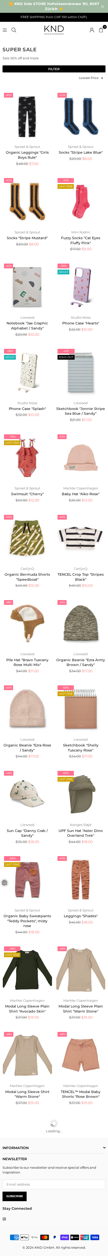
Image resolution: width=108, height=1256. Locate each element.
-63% (62, 436)
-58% (8, 602)
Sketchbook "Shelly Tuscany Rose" (80, 747)
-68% (63, 266)
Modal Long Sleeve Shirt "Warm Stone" (27, 1094)
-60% (62, 95)
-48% (8, 773)
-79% (12, 436)
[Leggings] (80, 879)
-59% (65, 773)
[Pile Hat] (27, 623)
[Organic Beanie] (80, 623)
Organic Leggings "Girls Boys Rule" (27, 155)
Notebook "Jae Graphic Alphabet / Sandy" (27, 325)
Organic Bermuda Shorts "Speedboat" (27, 577)
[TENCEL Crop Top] (80, 538)
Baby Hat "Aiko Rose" (80, 494)
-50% (8, 266)
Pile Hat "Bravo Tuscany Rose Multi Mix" (27, 662)
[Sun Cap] (27, 794)
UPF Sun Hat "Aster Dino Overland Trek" (81, 833)
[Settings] (91, 29)
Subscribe (14, 1196)
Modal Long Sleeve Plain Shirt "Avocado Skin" (27, 1009)
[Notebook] (27, 287)
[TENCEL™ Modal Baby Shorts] (80, 1055)
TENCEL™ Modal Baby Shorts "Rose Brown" (80, 1094)
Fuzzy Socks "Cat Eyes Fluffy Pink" (80, 240)
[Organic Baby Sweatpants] (27, 879)
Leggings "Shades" (81, 916)
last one (66, 186)
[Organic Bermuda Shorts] (27, 538)
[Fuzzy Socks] (80, 201)
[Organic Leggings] (27, 116)
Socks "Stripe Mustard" (27, 238)
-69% (8, 517)
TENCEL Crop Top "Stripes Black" (81, 577)
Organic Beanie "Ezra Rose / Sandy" (27, 747)
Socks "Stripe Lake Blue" (81, 152)
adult (63, 272)
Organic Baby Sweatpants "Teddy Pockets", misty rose (27, 921)
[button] (100, 29)
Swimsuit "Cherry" (27, 494)
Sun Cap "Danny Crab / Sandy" (27, 833)
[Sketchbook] (80, 372)
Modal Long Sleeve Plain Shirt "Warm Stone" (81, 1009)
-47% (66, 180)
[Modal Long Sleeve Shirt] (27, 1055)
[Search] (13, 29)
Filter (54, 69)
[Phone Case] (80, 287)
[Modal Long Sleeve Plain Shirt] (27, 969)
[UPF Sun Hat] (80, 794)
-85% (8, 95)
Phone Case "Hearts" (80, 323)
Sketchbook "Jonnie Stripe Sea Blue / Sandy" (80, 411)
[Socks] (80, 116)
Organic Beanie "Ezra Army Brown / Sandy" (80, 662)
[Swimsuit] (27, 457)
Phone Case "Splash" (27, 408)
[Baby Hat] (80, 457)
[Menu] (4, 29)
